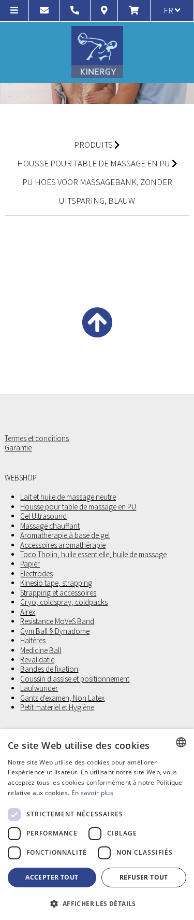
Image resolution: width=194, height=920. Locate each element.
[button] (97, 903)
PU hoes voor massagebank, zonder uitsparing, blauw (97, 191)
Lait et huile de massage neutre (68, 497)
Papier (30, 564)
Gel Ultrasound (43, 516)
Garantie (18, 447)
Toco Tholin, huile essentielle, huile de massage (93, 554)
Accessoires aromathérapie (63, 545)
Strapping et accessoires (58, 593)
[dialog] (97, 824)
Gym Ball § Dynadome (54, 631)
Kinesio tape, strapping (56, 583)
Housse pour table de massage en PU (93, 163)
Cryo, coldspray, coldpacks (64, 602)
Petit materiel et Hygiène (57, 707)
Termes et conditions (37, 438)
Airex (27, 612)
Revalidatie (37, 659)
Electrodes (36, 573)
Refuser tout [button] (144, 877)
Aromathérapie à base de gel (65, 535)
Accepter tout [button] (51, 877)
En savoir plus (92, 792)
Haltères (33, 640)
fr (169, 10)
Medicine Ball (40, 650)
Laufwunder (39, 688)
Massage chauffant (50, 526)
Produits (93, 144)
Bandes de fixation (49, 669)
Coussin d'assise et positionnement (74, 679)
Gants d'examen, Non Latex (62, 698)
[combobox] (181, 742)
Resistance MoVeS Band (57, 621)
